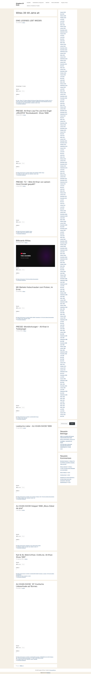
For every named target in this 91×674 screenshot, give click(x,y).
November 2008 (63, 224)
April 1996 (62, 296)
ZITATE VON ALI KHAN (36, 545)
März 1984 (62, 350)
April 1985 (62, 344)
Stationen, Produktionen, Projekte (33, 5)
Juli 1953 (62, 409)
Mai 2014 (62, 153)
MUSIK (40, 172)
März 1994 (62, 309)
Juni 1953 (62, 410)
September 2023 (63, 51)
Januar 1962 (63, 387)
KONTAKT (47, 2)
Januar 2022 (63, 62)
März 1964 (62, 384)
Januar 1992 (63, 317)
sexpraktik (35, 659)
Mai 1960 (62, 393)
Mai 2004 (62, 260)
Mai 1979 (62, 360)
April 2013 (62, 171)
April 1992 (62, 312)
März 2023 (62, 55)
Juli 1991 (62, 321)
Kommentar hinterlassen (21, 103)
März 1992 (62, 314)
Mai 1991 (62, 323)
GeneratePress (53, 670)
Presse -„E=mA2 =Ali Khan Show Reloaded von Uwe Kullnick (67, 468)
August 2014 (63, 148)
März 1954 (62, 407)
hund (24, 232)
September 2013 (63, 167)
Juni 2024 (62, 37)
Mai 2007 (62, 233)
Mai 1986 (62, 341)
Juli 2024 (62, 35)
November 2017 (63, 112)
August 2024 (63, 33)
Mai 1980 (62, 359)
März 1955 (62, 405)
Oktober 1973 (63, 366)
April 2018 (62, 103)
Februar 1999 (63, 275)
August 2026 (63, 12)
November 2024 (63, 30)
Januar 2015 (62, 139)
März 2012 (62, 191)
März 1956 (62, 403)
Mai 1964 (62, 382)
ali (17, 102)
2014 (69, 472)
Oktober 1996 (63, 292)
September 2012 (63, 182)
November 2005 (63, 248)
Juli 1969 (62, 376)
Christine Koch (63, 475)
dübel (23, 546)
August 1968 (63, 378)
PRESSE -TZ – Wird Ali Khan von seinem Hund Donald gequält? (33, 183)
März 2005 (62, 253)
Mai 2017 (62, 117)
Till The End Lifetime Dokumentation (32, 279)
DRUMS (34, 317)
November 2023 (63, 49)
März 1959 (62, 396)
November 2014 (63, 142)
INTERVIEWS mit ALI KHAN (45, 656)
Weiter (22, 665)
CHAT (61, 448)
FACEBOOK (29, 101)
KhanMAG (28, 2)
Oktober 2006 (63, 244)
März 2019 (62, 90)
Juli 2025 (62, 19)
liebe (25, 497)
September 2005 (63, 250)
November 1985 (63, 342)
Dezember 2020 (63, 71)
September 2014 (63, 146)
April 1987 (62, 337)
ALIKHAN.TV (28, 545)
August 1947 (63, 412)
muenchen (33, 102)
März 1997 (62, 291)
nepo (39, 102)
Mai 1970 (62, 373)
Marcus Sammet (63, 466)
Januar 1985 (62, 348)
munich (36, 102)
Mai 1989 (62, 334)
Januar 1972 (62, 369)
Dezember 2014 (63, 140)
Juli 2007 (62, 232)
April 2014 (62, 155)
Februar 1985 (63, 346)
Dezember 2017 (63, 110)
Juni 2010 (62, 207)
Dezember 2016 (63, 123)
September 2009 (63, 216)
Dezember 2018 (63, 96)
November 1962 (63, 385)
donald (21, 232)
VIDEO (33, 658)
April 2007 (62, 235)
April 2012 (62, 189)
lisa (28, 173)
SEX (40, 496)
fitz (21, 102)
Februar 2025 (63, 26)
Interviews (34, 496)
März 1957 (62, 400)
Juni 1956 (62, 401)
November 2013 (63, 164)
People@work (38, 317)
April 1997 (62, 289)
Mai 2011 (62, 201)
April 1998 (62, 282)
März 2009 (62, 219)
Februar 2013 (63, 174)
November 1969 (63, 375)
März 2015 (62, 137)
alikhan (19, 102)
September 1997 (63, 283)
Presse (43, 172)
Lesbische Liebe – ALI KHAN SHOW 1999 (34, 426)
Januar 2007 (63, 239)
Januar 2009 (63, 223)
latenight (32, 546)
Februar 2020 (63, 83)
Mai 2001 (62, 267)
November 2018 (63, 98)
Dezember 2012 (63, 178)
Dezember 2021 (63, 64)
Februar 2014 (63, 158)
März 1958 (62, 398)
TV (37, 546)
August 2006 (63, 246)
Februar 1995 (63, 305)
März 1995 (62, 303)
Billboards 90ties (23, 240)
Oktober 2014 (63, 144)
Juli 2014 (62, 149)
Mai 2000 (62, 269)
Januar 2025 (63, 28)
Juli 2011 (62, 199)
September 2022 (63, 58)
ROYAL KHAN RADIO (55, 2)
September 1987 (63, 335)
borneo (22, 659)
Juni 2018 (62, 99)
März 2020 (62, 81)
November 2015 (63, 128)
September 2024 (63, 31)
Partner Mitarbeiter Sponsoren (46, 101)
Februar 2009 (63, 221)
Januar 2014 (63, 160)
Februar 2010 (63, 210)
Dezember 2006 (63, 241)
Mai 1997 (62, 287)
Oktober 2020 (63, 73)
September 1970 (63, 371)
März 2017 (62, 119)
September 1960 (63, 391)
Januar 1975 (62, 362)
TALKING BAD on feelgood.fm (38, 2)
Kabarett (31, 172)
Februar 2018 (63, 106)
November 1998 (63, 278)
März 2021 (62, 67)
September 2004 (63, 258)
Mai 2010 (62, 208)
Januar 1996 (63, 300)
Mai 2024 (62, 39)
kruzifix (26, 173)
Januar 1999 (63, 276)
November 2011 (63, 198)
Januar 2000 (63, 271)
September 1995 (63, 301)
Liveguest (45, 573)
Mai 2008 (62, 226)
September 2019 (63, 85)
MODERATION (38, 101)
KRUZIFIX (36, 172)
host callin (26, 546)
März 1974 (62, 364)
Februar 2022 (63, 60)
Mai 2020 (62, 78)
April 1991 (62, 325)
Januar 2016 (63, 126)
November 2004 (63, 257)
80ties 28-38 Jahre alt (32, 100)
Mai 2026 (62, 14)
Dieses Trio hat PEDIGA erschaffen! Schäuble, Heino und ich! (67, 463)
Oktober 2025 (63, 17)
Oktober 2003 (63, 264)
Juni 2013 (62, 169)
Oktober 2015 (63, 130)
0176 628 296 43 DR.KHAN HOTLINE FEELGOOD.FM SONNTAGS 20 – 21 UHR (66, 446)
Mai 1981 (62, 357)
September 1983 (63, 351)
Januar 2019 (63, 94)
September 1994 (63, 307)
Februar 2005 (63, 255)
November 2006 (63, 242)
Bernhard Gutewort (64, 461)
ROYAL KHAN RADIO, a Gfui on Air (67, 439)
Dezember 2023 (63, 47)
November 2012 (63, 180)
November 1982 (63, 353)
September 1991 (63, 319)
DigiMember (48, 672)
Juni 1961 (62, 389)
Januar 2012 (62, 194)
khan (24, 102)
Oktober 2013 (63, 165)
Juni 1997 (62, 285)
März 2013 (62, 173)
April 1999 (62, 273)
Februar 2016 (63, 124)
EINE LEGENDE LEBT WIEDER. (29, 20)
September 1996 (63, 294)
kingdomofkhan (28, 102)
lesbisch (22, 497)
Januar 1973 (63, 368)
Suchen (72, 423)
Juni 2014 (62, 151)
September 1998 (63, 280)
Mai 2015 (62, 133)
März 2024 (62, 42)
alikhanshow (19, 546)
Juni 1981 (62, 355)
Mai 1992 (62, 310)
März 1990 (62, 330)
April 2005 (62, 251)
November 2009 (63, 214)
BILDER (25, 101)
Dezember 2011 (63, 196)
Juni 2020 (62, 76)
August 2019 (63, 87)
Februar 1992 (63, 316)
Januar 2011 (62, 205)
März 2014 (62, 157)
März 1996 (62, 298)
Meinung (37, 496)
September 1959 (63, 394)
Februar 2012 (63, 192)
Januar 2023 (63, 56)
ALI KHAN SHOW (33, 416)
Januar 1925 (62, 414)
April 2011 (62, 203)
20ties (18, 100)
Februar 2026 (63, 15)
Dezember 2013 (63, 162)
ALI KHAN (46, 100)
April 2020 (62, 80)
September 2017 (63, 114)
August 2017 (63, 115)
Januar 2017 (62, 121)
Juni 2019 (62, 89)
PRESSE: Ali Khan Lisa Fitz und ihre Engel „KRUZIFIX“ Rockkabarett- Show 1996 (34, 112)
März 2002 (62, 266)
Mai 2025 (62, 22)
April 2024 (62, 40)
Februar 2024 (63, 44)
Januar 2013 (63, 176)
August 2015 (63, 132)
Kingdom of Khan (64, 2)
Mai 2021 (62, 65)
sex (34, 497)
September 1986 (63, 339)
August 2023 (63, 53)
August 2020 (63, 74)
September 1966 (63, 380)
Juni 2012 (62, 185)
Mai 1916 (62, 416)
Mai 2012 (62, 187)
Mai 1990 (62, 326)
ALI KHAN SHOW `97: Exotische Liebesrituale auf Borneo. (30, 585)
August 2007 (63, 230)
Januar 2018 (62, 108)
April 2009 (62, 217)
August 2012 (63, 183)
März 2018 (62, 105)
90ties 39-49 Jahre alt (40, 100)
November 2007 (63, 228)
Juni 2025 (62, 21)
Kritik (34, 172)
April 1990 (62, 328)
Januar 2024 (63, 46)
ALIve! (50, 100)
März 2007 (62, 237)
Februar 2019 (63, 92)
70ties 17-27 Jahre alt (24, 100)
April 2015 (62, 135)
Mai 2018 (62, 101)
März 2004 (62, 262)
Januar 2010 (63, 212)
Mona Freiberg (63, 472)
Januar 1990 (63, 332)
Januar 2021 (62, 69)
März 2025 (62, 24)
